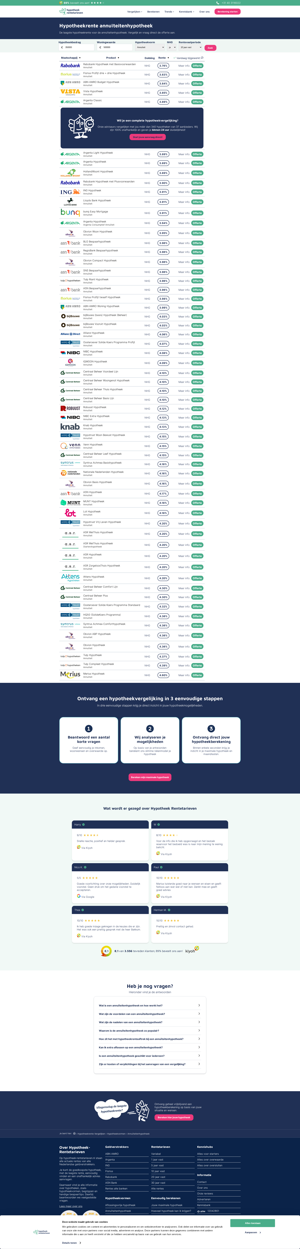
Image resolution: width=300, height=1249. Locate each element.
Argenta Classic (92, 100)
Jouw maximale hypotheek (166, 1205)
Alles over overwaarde (210, 1159)
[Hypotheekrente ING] (70, 193)
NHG (170, 42)
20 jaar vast (158, 1176)
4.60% (163, 675)
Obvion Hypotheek (94, 645)
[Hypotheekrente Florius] (70, 74)
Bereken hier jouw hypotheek (174, 1117)
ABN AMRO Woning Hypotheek (101, 306)
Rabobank (111, 1176)
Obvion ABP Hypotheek (97, 633)
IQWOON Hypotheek (95, 361)
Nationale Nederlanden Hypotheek (103, 471)
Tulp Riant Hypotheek (95, 279)
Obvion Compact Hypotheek (100, 260)
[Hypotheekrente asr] (70, 536)
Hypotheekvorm (145, 42)
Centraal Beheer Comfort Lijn (100, 586)
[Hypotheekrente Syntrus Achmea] (70, 465)
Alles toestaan (252, 1223)
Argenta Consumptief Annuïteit (98, 224)
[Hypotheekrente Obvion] (70, 235)
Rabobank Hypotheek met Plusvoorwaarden (109, 181)
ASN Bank (111, 1182)
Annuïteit (87, 67)
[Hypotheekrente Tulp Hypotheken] (70, 280)
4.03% (163, 316)
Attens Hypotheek (93, 576)
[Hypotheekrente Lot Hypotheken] (70, 515)
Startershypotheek (92, 546)
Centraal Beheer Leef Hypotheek (102, 453)
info (184, 65)
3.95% (163, 233)
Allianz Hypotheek (93, 332)
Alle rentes (157, 1188)
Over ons (202, 1187)
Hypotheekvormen (116, 1133)
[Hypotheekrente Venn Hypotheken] (70, 447)
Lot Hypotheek (91, 511)
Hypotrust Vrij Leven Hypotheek (102, 521)
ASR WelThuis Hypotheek (98, 532)
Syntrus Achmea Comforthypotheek (104, 623)
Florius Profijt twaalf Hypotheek (101, 297)
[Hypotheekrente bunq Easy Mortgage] (70, 215)
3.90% (163, 183)
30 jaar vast (158, 1182)
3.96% (163, 243)
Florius (109, 1171)
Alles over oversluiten (209, 1165)
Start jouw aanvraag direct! (147, 137)
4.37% (163, 656)
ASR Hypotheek (92, 554)
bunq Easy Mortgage (95, 211)
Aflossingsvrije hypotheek (120, 1205)
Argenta (110, 1159)
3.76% (163, 65)
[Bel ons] (217, 3)
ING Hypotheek (92, 190)
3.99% (163, 307)
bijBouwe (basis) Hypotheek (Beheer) (105, 315)
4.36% (163, 616)
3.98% (163, 298)
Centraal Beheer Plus (95, 595)
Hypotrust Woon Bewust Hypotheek (104, 435)
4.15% (163, 436)
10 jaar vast (158, 1171)
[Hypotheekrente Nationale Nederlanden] (70, 475)
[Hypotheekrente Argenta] (70, 102)
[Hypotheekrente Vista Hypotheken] (70, 94)
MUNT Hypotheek (93, 501)
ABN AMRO (112, 1153)
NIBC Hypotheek (93, 351)
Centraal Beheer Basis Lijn (98, 398)
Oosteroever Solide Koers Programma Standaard (111, 605)
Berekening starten (228, 11)
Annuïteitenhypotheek (118, 1210)
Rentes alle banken (116, 1188)
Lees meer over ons (70, 1206)
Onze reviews (205, 1193)
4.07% (163, 343)
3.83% (163, 74)
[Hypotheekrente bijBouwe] (70, 318)
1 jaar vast (157, 1159)
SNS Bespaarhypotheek (97, 270)
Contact (202, 1181)
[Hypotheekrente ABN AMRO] (70, 84)
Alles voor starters (208, 1153)
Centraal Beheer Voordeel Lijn (100, 371)
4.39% (163, 665)
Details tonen (69, 1242)
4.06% (163, 334)
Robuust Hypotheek (94, 407)
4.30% (163, 588)
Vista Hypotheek (93, 91)
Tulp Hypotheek (92, 655)
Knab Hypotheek (93, 425)
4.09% (163, 363)
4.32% (163, 606)
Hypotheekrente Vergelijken (91, 1133)
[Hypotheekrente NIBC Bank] (70, 353)
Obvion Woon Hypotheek (97, 231)
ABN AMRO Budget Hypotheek (101, 82)
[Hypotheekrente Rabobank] (70, 66)
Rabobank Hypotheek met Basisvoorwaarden (109, 64)
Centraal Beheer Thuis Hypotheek (103, 389)
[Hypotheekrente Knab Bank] (70, 428)
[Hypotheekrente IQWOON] (70, 365)
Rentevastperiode (190, 42)
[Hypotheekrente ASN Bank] (70, 243)
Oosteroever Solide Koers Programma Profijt (109, 342)
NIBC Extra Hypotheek (96, 416)
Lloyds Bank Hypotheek (97, 200)
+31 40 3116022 (231, 2)
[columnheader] (70, 58)
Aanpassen (251, 1232)
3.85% (163, 92)
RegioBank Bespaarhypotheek (100, 250)
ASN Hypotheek (92, 492)
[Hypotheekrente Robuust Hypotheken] (70, 410)
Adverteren (203, 1199)
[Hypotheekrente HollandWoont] (70, 175)
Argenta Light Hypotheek (98, 152)
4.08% (163, 353)
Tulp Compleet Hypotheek (98, 663)
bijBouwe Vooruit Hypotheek (99, 323)
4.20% (163, 523)
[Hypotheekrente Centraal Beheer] (70, 373)
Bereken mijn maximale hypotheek (150, 777)
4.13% (163, 417)
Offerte (197, 65)
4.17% (163, 493)
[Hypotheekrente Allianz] (70, 334)
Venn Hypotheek (92, 444)
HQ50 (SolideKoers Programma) (102, 614)
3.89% (163, 101)
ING (107, 1165)
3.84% (163, 83)
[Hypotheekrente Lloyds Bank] (70, 204)
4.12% (163, 408)
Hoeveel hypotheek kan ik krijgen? (171, 1210)
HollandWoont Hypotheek (98, 171)
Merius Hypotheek (94, 673)
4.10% (163, 373)
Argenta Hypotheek (94, 161)
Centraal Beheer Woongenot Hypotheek (106, 380)
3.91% (163, 191)
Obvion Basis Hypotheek (97, 482)
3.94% (163, 223)
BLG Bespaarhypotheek (97, 241)
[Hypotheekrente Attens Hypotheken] (70, 580)
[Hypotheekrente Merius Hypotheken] (70, 677)
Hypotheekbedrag (70, 42)
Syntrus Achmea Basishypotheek (102, 462)
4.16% (163, 464)
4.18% (163, 502)
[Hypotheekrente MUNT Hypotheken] (70, 504)
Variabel (156, 1153)
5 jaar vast (157, 1165)
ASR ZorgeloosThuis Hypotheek (101, 565)
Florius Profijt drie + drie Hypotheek (104, 73)
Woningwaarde (106, 42)
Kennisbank (203, 1205)
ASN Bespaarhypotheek (97, 288)
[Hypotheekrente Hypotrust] (70, 345)
